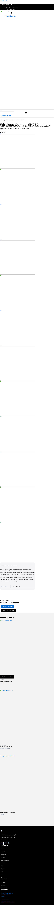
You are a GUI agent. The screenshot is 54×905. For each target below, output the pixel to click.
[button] (11, 13)
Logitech (5, 120)
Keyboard (9, 120)
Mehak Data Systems (5, 0)
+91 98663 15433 (5, 899)
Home (1, 120)
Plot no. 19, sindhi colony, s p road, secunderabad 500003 (7, 895)
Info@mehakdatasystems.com (7, 901)
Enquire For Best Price (8, 610)
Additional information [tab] (12, 566)
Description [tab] (3, 566)
